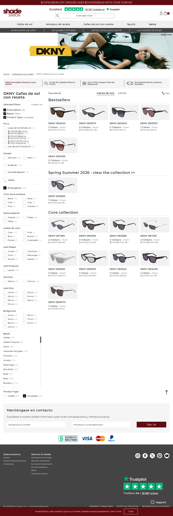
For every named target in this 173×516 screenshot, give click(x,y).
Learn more (115, 511)
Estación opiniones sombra (14, 461)
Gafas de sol (24, 24)
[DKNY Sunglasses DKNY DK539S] (62, 145)
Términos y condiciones (101, 506)
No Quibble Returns (64, 30)
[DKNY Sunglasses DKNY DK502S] (62, 112)
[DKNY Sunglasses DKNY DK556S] (62, 185)
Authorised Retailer (149, 30)
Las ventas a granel (39, 473)
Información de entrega (41, 457)
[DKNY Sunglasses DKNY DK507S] (62, 291)
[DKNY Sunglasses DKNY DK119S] (154, 225)
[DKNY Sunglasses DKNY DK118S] (62, 225)
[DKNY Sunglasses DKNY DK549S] (154, 258)
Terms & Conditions (39, 467)
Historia (6, 457)
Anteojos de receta (58, 24)
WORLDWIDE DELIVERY (23, 30)
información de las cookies (156, 506)
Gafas (122, 93)
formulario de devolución (41, 464)
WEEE (34, 470)
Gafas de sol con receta (98, 24)
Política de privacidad (127, 506)
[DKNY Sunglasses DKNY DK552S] (124, 258)
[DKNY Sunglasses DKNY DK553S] (93, 258)
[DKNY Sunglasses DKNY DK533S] (154, 112)
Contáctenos (8, 464)
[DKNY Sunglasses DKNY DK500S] (124, 112)
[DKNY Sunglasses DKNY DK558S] (124, 225)
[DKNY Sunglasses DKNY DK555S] (62, 258)
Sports (131, 24)
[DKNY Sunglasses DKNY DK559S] (93, 225)
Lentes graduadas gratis (106, 30)
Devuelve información (40, 461)
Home (6, 74)
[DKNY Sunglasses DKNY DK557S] (93, 112)
